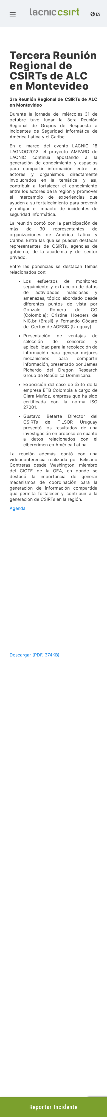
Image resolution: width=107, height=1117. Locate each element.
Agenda (18, 508)
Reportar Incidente (53, 1107)
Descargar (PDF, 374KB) (35, 655)
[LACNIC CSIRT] (54, 14)
